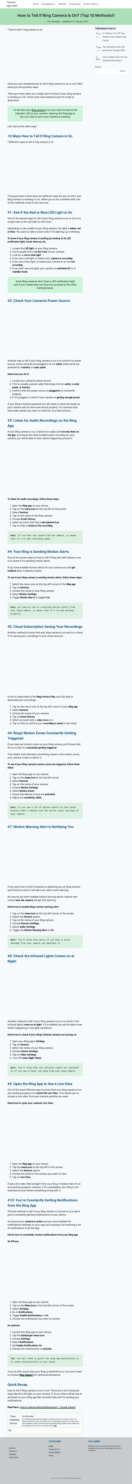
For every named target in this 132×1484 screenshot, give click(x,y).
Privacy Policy (13, 1457)
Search (98, 67)
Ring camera (38, 110)
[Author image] (45, 21)
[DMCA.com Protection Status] (105, 1461)
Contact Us (13, 1451)
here (55, 1426)
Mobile (62, 4)
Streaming (74, 4)
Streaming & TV (54, 1449)
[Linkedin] (10, 1430)
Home (35, 4)
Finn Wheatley (53, 21)
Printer (51, 1455)
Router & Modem (54, 1452)
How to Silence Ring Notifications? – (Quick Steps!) (47, 1407)
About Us (12, 1448)
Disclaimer (12, 1454)
